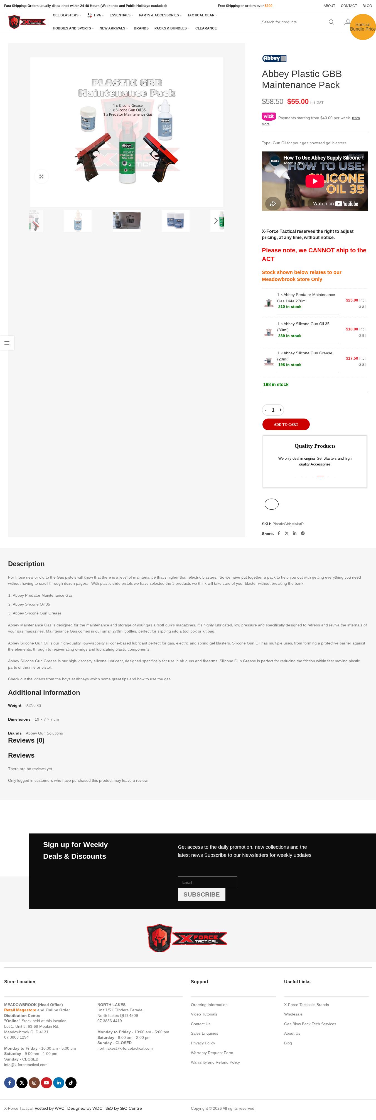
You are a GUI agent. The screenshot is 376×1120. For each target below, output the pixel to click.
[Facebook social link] (278, 533)
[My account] (348, 22)
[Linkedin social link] (294, 533)
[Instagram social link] (34, 1082)
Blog (288, 1043)
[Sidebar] (7, 343)
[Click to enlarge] (41, 176)
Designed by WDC (84, 1108)
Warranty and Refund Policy (215, 1062)
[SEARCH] (331, 22)
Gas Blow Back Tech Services (310, 1024)
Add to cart (286, 424)
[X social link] (286, 533)
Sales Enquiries (204, 1033)
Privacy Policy (203, 1043)
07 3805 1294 (16, 1037)
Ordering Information (209, 1004)
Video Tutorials (204, 1014)
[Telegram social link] (302, 533)
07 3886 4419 (109, 1021)
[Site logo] (27, 21)
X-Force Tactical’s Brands (306, 1004)
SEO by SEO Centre (123, 1108)
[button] (37, 221)
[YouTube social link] (46, 1082)
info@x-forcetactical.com (26, 1064)
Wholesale (293, 1014)
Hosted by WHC (49, 1108)
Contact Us (200, 1024)
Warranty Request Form (212, 1053)
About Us (292, 1033)
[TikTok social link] (71, 1082)
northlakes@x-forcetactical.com (125, 1048)
